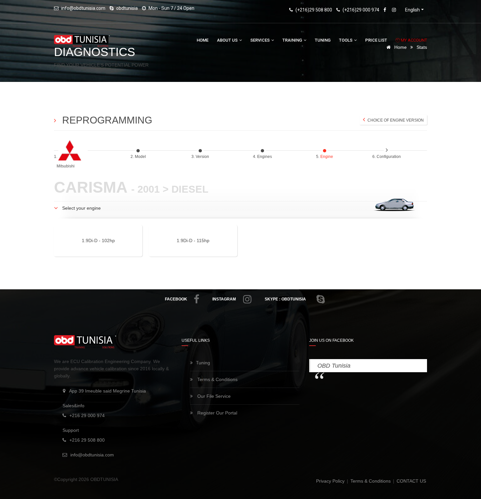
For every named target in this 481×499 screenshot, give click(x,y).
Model (141, 156)
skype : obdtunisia (285, 299)
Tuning (322, 40)
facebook (176, 299)
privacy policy (331, 481)
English (412, 9)
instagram (224, 299)
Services (260, 40)
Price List (376, 40)
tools (346, 40)
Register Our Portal (216, 412)
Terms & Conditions (217, 379)
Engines (265, 156)
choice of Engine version (395, 120)
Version (203, 156)
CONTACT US (411, 481)
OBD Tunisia (333, 365)
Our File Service (213, 396)
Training (292, 40)
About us (228, 40)
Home (202, 40)
